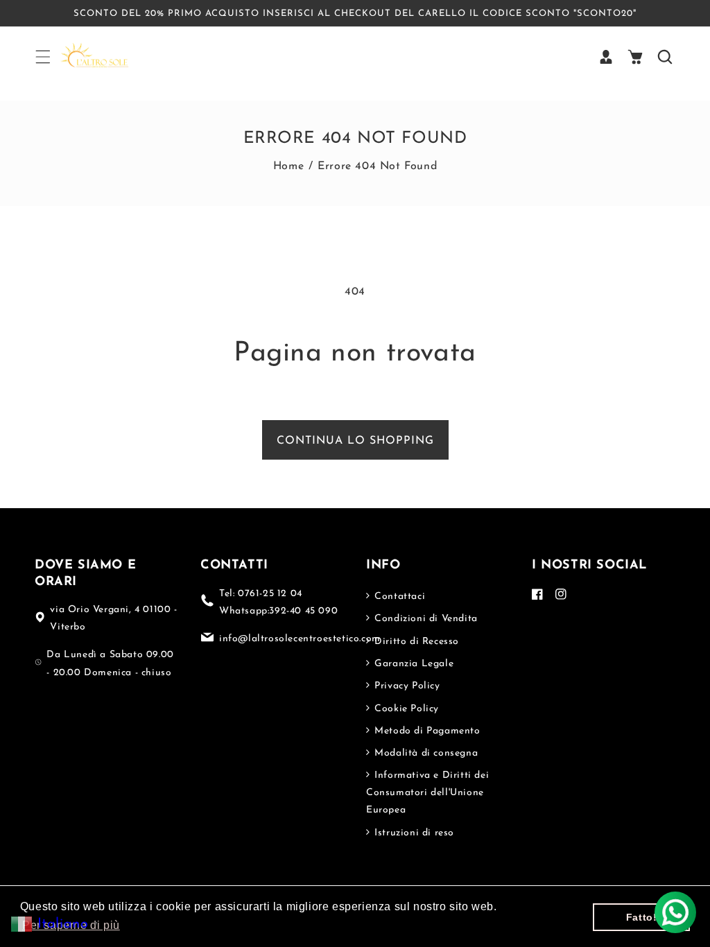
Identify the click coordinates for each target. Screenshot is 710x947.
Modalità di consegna (425, 753)
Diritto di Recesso (415, 641)
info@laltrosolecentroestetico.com (300, 639)
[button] (42, 56)
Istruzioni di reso (413, 833)
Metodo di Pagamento (426, 731)
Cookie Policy (405, 709)
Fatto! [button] (641, 917)
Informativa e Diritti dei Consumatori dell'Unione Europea (427, 792)
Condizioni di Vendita (425, 619)
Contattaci (398, 596)
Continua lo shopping (355, 440)
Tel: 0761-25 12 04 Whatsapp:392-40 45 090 (278, 602)
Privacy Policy (406, 686)
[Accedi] (606, 56)
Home (288, 166)
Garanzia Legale (412, 664)
